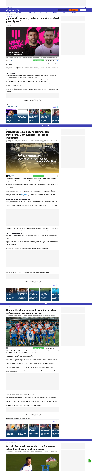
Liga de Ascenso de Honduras (25, 418)
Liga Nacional (8, 12)
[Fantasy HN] (73, 10)
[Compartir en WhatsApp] (35, 100)
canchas (28, 77)
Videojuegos (29, 104)
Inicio (7, 14)
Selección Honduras (20, 12)
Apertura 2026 (16, 418)
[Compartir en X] (38, 100)
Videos (64, 12)
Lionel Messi (16, 104)
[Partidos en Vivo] (63, 10)
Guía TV (74, 12)
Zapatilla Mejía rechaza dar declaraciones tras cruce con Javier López (26, 405)
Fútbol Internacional (44, 12)
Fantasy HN (10, 7)
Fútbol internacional (12, 14)
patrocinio (31, 89)
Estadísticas (55, 12)
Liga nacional (11, 306)
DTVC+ (7, 7)
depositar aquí (34, 237)
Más (9, 127)
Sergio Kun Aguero (22, 104)
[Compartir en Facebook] (32, 100)
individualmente (13, 81)
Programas (82, 12)
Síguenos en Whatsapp (39, 60)
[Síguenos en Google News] (40, 100)
